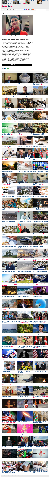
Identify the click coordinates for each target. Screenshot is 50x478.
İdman (17, 9)
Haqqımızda (28, 475)
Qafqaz (14, 9)
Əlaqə (31, 475)
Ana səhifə (3, 475)
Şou (19, 9)
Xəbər (3, 9)
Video (6, 475)
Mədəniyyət (4, 35)
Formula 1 (22, 9)
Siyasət (5, 9)
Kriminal (8, 9)
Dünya (11, 9)
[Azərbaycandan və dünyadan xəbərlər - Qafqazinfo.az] (7, 6)
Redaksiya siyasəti (35, 475)
